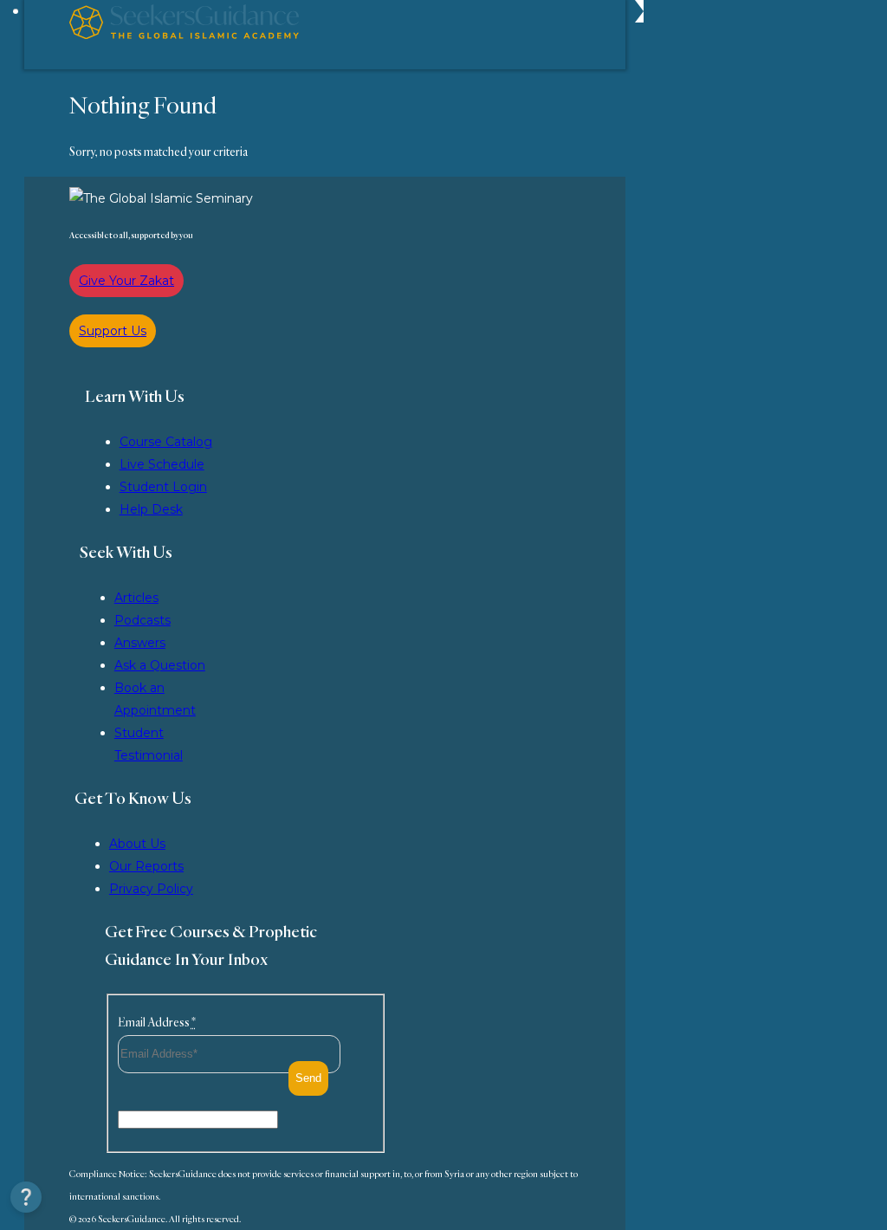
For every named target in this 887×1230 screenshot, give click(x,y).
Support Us (112, 331)
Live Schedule (162, 464)
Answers (139, 643)
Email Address (157, 1022)
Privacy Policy (151, 889)
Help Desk (151, 509)
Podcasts (142, 620)
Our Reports (146, 866)
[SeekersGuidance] (184, 34)
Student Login (163, 487)
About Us (137, 843)
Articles (136, 597)
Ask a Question (159, 665)
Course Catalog (166, 442)
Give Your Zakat (126, 280)
